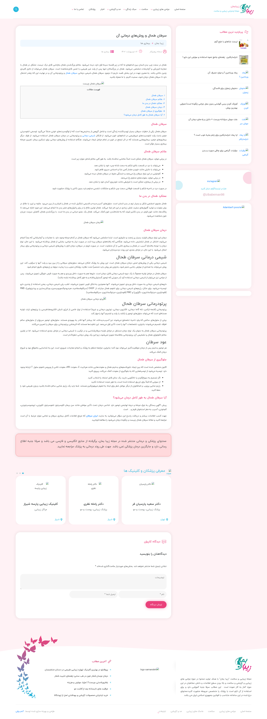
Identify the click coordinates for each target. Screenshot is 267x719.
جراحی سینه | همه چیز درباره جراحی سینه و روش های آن (121, 20)
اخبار (102, 9)
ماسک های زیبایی (126, 13)
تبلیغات (78, 13)
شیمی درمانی (88, 135)
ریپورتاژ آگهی (75, 18)
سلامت (144, 9)
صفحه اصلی (179, 9)
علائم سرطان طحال (155, 99)
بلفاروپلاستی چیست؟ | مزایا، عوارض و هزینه (87, 682)
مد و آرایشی (115, 9)
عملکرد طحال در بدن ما (153, 103)
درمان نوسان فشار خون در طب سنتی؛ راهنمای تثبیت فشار (81, 676)
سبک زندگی (131, 9)
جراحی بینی (162, 13)
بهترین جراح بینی (126, 18)
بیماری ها (141, 13)
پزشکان (92, 9)
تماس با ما (79, 9)
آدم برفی (20, 711)
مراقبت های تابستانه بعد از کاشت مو (91, 689)
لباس (116, 18)
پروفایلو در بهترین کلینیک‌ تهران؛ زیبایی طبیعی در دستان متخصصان (76, 670)
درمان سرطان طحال (155, 107)
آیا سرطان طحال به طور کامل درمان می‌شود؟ (144, 115)
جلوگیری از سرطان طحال (153, 111)
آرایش (116, 13)
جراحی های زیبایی (161, 9)
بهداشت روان (129, 18)
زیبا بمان (159, 43)
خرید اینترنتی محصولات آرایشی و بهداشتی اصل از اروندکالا (81, 695)
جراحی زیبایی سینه (159, 18)
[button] (23, 473)
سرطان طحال (71, 73)
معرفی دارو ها (140, 18)
